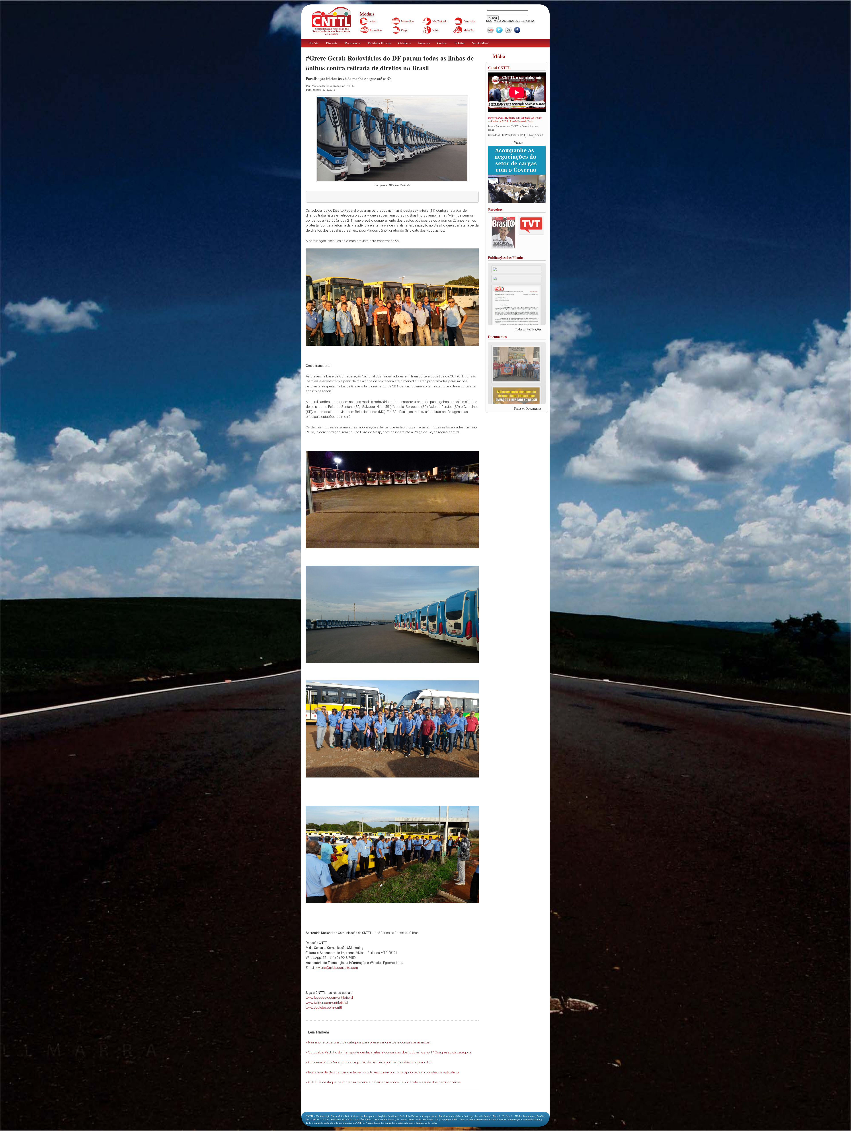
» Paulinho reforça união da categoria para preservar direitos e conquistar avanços (368, 1042)
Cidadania (404, 43)
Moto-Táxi (469, 30)
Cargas (404, 30)
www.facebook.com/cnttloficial (329, 998)
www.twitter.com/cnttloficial (327, 1003)
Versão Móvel (480, 43)
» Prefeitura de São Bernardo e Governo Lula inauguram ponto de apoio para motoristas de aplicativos (382, 1072)
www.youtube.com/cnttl (324, 1008)
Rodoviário (376, 30)
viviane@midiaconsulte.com (337, 968)
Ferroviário (469, 21)
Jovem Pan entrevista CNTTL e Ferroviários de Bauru (513, 127)
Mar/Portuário (439, 21)
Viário (435, 30)
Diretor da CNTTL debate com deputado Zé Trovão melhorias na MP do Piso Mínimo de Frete (515, 119)
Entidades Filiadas (379, 43)
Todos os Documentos (527, 408)
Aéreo (373, 21)
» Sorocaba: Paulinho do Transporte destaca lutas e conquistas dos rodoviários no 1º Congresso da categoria (388, 1052)
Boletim (460, 43)
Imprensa (424, 43)
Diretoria (331, 43)
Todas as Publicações (528, 329)
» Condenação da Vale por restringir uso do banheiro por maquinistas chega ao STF (369, 1062)
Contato (442, 43)
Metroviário (407, 21)
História (313, 43)
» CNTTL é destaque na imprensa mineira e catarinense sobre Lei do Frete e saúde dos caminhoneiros (383, 1082)
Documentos (352, 43)
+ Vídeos (517, 142)
